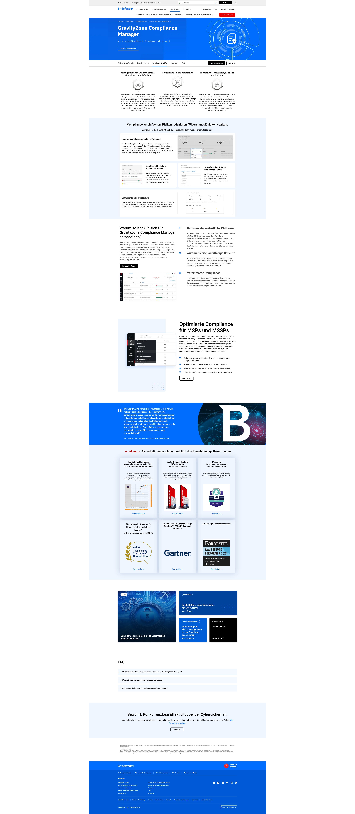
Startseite (120, 21)
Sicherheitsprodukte (141, 21)
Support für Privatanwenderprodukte (159, 782)
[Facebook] (214, 783)
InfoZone (151, 793)
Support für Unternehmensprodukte (158, 785)
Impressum (195, 800)
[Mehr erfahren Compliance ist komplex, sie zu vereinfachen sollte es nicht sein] (147, 616)
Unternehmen (129, 21)
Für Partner (176, 773)
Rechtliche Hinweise (123, 800)
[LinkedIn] (223, 783)
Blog (216, 9)
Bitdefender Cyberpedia (124, 788)
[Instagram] (232, 783)
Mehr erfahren (208, 603)
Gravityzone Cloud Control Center (127, 785)
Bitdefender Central (123, 782)
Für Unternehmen (162, 773)
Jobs (149, 791)
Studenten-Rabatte (190, 773)
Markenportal (122, 793)
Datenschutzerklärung (138, 800)
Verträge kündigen (206, 800)
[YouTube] (227, 783)
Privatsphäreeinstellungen (181, 800)
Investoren (151, 788)
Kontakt (168, 800)
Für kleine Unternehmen (143, 773)
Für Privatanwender (124, 773)
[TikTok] (236, 783)
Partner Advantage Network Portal (128, 791)
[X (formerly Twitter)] (218, 783)
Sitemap (150, 800)
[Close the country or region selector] (235, 3)
